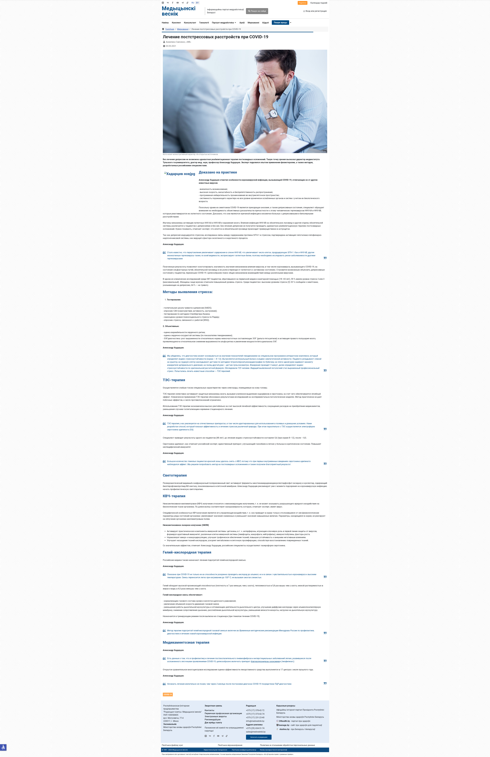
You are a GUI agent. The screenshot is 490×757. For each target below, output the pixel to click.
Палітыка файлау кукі (172, 745)
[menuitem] (166, 22)
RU (193, 3)
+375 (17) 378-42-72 (255, 710)
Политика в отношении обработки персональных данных (287, 745)
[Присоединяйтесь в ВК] (168, 3)
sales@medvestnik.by (256, 732)
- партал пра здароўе (294, 721)
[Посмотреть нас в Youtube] (178, 3)
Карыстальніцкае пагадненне (215, 750)
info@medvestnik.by (255, 721)
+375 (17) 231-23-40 (255, 717)
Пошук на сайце (258, 11)
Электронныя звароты (216, 716)
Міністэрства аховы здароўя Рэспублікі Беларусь (300, 717)
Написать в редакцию (258, 737)
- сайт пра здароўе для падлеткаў (300, 725)
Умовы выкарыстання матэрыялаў (273, 750)
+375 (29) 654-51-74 (255, 728)
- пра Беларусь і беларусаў (297, 729)
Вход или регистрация (316, 11)
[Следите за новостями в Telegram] (183, 3)
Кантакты (209, 710)
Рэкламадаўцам (212, 719)
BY (197, 3)
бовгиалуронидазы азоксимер (265, 661)
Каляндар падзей (318, 3)
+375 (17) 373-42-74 (255, 714)
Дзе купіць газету (213, 722)
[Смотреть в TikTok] (187, 3)
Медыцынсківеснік (178, 11)
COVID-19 (168, 694)
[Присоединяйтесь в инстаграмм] (163, 3)
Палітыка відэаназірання (230, 745)
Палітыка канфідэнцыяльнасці (244, 750)
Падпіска (302, 3)
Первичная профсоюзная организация (223, 713)
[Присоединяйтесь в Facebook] (173, 3)
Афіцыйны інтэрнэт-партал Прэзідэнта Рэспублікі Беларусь (300, 711)
